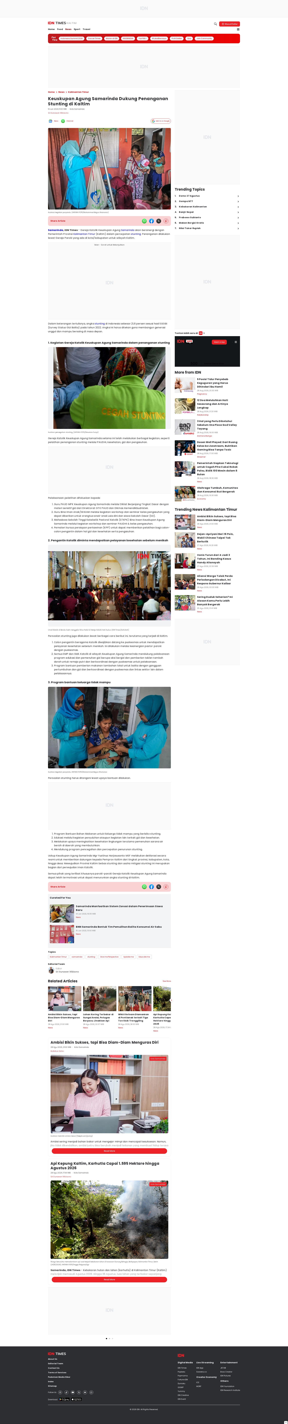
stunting (136, 234)
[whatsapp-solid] (144, 221)
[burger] (238, 29)
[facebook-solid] (151, 221)
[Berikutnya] (171, 1145)
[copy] (166, 221)
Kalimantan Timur (84, 234)
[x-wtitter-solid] (158, 221)
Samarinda (55, 230)
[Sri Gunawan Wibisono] (51, 970)
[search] (215, 24)
